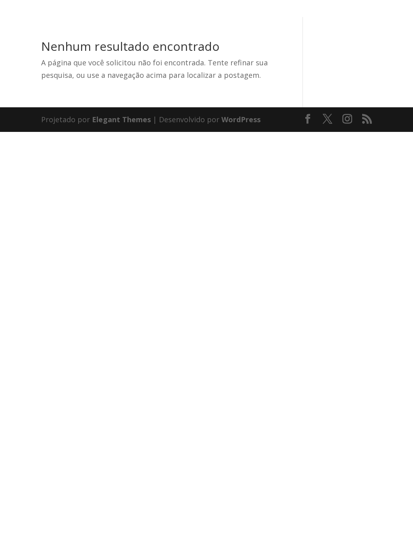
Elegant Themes (121, 119)
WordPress (241, 119)
